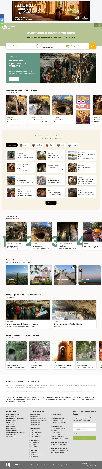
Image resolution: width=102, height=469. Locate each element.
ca (96, 25)
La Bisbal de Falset (37, 117)
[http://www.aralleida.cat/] (51, 11)
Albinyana (50, 153)
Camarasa (50, 178)
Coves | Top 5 (13, 57)
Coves (56, 322)
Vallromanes (11, 363)
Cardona (80, 177)
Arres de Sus (81, 152)
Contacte (39, 465)
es (100, 25)
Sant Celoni (81, 363)
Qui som (32, 465)
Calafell (56, 117)
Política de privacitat (49, 465)
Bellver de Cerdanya (53, 165)
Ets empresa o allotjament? (65, 465)
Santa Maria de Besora (38, 363)
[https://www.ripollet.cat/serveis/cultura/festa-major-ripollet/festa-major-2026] (83, 117)
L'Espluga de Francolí (14, 244)
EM (95, 465)
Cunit (80, 190)
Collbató (50, 190)
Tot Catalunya (12, 145)
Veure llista (14, 79)
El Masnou (57, 363)
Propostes (10, 322)
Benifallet (10, 117)
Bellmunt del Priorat (22, 164)
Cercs (18, 189)
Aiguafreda (20, 153)
